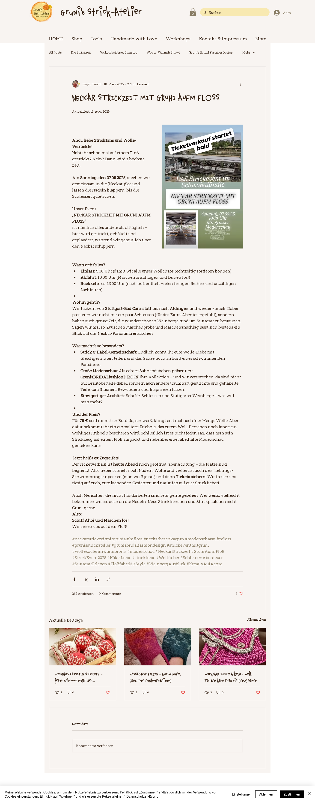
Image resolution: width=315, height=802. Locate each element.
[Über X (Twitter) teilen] (85, 579)
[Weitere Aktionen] (240, 84)
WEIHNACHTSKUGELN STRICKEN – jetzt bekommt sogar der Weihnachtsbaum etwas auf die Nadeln (78, 677)
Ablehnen (266, 794)
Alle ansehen (256, 619)
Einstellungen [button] (242, 794)
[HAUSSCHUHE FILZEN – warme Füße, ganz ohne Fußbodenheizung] (157, 646)
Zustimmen (292, 794)
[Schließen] (309, 794)
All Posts (55, 52)
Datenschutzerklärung (142, 796)
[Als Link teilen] (108, 579)
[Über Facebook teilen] (74, 579)
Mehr (246, 52)
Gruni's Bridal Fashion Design (211, 52)
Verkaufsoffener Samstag (118, 52)
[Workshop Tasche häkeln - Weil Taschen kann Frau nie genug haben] (232, 646)
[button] (192, 12)
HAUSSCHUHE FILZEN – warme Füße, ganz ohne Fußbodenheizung (155, 677)
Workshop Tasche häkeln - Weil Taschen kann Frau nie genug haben (231, 677)
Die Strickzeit (81, 52)
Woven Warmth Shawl (163, 52)
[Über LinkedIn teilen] (97, 579)
